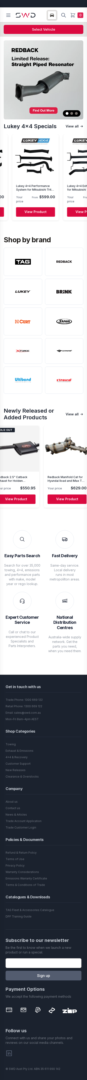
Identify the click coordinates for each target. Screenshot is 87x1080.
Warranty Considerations (22, 872)
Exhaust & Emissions (19, 750)
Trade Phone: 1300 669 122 (24, 699)
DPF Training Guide (19, 916)
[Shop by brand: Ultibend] (23, 380)
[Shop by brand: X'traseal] (64, 380)
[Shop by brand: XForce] (23, 351)
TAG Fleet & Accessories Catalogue (30, 910)
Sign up (43, 975)
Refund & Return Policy (21, 852)
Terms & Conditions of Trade (25, 885)
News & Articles (16, 814)
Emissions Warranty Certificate (26, 878)
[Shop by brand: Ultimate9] (64, 351)
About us (12, 801)
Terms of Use (15, 859)
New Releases (16, 770)
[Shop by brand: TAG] (23, 262)
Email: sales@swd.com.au (23, 712)
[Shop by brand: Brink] (64, 292)
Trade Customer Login (21, 827)
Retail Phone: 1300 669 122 (24, 706)
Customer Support (18, 763)
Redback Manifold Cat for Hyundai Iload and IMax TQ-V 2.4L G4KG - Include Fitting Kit (52, 482)
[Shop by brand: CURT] (23, 321)
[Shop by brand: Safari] (64, 321)
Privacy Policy (15, 865)
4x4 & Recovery (17, 757)
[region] (43, 178)
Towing (11, 744)
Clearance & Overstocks (22, 776)
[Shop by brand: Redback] (64, 262)
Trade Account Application (24, 821)
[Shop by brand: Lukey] (23, 292)
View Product (21, 212)
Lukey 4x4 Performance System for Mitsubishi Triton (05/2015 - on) (21, 189)
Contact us (13, 808)
